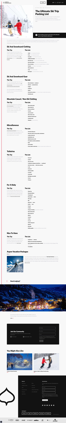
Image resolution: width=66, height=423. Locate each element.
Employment (23, 391)
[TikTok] (53, 405)
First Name (44, 387)
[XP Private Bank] (49, 420)
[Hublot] (30, 420)
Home (36, 7)
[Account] (57, 2)
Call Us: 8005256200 (34, 391)
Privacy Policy (41, 337)
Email (43, 392)
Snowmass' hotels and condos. (15, 196)
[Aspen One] (11, 420)
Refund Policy (48, 413)
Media (22, 387)
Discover (38, 7)
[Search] (60, 2)
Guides (43, 7)
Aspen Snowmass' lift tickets (11, 130)
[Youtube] (49, 405)
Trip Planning (35, 413)
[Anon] (42, 420)
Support (30, 413)
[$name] (42, 405)
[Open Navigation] (62, 2)
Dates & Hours (24, 383)
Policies (32, 383)
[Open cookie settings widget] (1, 422)
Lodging (11, 318)
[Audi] (17, 420)
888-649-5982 (27, 262)
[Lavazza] (36, 420)
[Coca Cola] (23, 420)
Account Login (41, 413)
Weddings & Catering (24, 385)
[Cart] (59, 2)
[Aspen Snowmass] (7, 2)
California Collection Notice (35, 389)
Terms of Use (48, 336)
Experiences (41, 7)
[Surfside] (55, 420)
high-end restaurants (10, 105)
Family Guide (19, 243)
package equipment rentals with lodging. (13, 86)
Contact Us (24, 413)
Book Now (43, 2)
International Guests (24, 389)
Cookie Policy (33, 385)
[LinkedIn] (51, 405)
